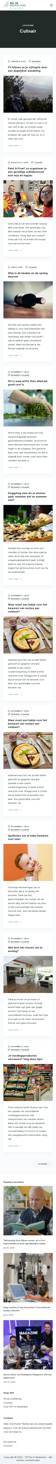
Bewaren (36, 61)
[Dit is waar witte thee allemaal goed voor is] (28, 408)
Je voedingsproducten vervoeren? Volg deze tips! (25, 1057)
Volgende (42, 1164)
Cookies (8, 1402)
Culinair (38, 163)
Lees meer (13, 145)
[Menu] (51, 5)
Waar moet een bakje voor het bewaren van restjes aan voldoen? (27, 608)
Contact (8, 1445)
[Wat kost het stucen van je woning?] (28, 974)
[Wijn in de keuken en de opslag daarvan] (28, 299)
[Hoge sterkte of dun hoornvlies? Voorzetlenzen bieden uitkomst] (28, 1277)
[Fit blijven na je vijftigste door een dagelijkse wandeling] (28, 94)
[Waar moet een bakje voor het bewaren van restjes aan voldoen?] (28, 635)
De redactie (9, 1441)
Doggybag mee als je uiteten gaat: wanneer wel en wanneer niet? (27, 496)
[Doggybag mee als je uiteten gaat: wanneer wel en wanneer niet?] (28, 523)
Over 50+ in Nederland (15, 1406)
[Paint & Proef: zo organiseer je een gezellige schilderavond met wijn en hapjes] (28, 198)
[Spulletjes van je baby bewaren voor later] (28, 862)
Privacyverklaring (12, 1398)
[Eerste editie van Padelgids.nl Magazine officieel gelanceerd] (28, 1344)
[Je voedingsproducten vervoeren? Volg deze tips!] (28, 1082)
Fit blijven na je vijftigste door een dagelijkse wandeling (27, 69)
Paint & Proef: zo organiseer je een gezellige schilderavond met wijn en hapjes (27, 172)
